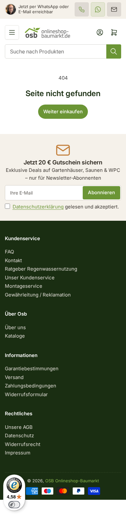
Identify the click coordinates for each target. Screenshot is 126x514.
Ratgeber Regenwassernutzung (41, 269)
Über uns (15, 327)
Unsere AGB (19, 427)
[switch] (14, 504)
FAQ (9, 252)
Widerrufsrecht (22, 444)
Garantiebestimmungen (31, 368)
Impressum (17, 453)
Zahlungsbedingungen (30, 386)
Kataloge (15, 336)
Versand (14, 377)
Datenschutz (19, 435)
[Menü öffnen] (12, 32)
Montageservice (23, 286)
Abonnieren (101, 192)
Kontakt (13, 260)
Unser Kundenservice (30, 277)
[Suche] (114, 51)
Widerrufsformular (26, 394)
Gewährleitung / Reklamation (38, 295)
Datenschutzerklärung (38, 207)
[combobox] (63, 51)
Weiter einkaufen (63, 111)
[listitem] (82, 9)
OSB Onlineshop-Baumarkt (72, 480)
